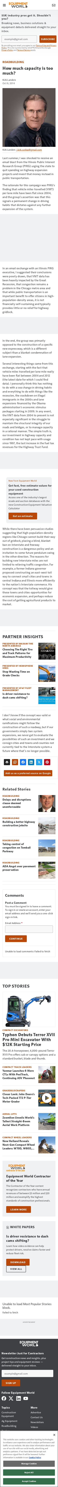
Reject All (28, 1472)
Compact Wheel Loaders (17, 1137)
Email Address (13, 923)
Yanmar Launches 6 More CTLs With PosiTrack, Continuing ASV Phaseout (18, 1074)
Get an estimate (23, 516)
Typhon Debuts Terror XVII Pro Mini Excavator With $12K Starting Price (28, 1039)
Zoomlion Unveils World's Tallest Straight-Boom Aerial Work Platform (18, 1121)
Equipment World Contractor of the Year (28, 1178)
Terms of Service (23, 50)
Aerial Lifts (9, 1114)
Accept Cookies (29, 1481)
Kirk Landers (9, 79)
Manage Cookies (29, 1463)
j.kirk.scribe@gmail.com (29, 149)
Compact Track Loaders (17, 1067)
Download (17, 1262)
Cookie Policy (35, 1457)
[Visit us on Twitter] (11, 1398)
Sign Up (11, 1382)
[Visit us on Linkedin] (18, 1398)
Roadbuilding (13, 62)
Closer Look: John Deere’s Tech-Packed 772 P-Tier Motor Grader (18, 1098)
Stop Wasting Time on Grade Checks (16, 673)
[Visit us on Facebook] (4, 1398)
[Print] (7, 762)
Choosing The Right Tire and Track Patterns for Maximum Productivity (17, 653)
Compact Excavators (15, 1030)
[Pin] (47, 762)
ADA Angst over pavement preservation (19, 868)
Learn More (18, 1209)
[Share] (23, 762)
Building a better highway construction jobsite (18, 823)
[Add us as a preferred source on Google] (15, 762)
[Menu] (4, 5)
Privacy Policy (7, 50)
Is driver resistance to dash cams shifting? (16, 695)
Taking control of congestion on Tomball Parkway (16, 847)
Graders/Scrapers (13, 1090)
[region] (29, 1459)
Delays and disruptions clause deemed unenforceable (16, 803)
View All (16, 1268)
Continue (16, 938)
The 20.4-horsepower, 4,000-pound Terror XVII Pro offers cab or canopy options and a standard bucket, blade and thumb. (29, 1054)
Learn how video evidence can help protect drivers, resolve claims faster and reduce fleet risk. (28, 1249)
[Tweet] (39, 762)
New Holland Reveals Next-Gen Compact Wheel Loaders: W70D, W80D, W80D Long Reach (18, 1144)
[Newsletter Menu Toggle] (54, 5)
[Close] (54, 1435)
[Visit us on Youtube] (25, 1398)
